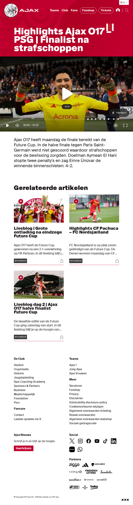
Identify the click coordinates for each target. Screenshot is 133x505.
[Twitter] (72, 441)
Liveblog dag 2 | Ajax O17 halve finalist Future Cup (35, 308)
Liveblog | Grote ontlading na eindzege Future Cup (38, 232)
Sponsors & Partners (27, 386)
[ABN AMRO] (98, 465)
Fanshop (88, 10)
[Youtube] (97, 441)
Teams (54, 10)
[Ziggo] (74, 465)
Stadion (19, 365)
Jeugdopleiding (24, 377)
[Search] (127, 10)
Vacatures (75, 386)
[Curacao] (75, 472)
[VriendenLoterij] (91, 472)
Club (65, 10)
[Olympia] (102, 480)
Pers (17, 402)
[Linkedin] (113, 441)
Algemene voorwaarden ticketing (90, 411)
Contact (19, 415)
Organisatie (21, 369)
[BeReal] (72, 449)
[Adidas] (85, 465)
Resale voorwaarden (82, 415)
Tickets (106, 10)
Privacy (73, 394)
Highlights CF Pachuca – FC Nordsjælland (93, 230)
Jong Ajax (75, 369)
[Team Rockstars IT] (75, 480)
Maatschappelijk (24, 394)
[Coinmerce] (89, 480)
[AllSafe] (74, 487)
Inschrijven (23, 448)
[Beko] (94, 487)
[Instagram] (80, 441)
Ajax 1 (73, 365)
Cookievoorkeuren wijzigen (86, 406)
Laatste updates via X (27, 419)
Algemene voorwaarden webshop (90, 419)
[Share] (62, 261)
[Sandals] (106, 472)
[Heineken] (85, 487)
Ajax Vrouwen (78, 373)
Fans (74, 10)
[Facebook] (88, 441)
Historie (19, 373)
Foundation (21, 398)
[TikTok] (105, 441)
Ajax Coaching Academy (29, 382)
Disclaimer (76, 398)
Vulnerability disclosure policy (88, 402)
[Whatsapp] (80, 449)
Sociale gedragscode (82, 423)
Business (19, 390)
